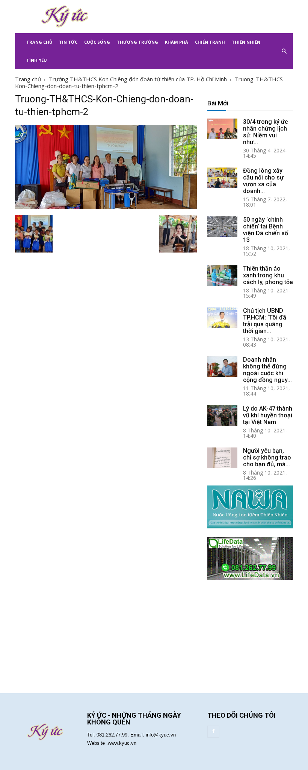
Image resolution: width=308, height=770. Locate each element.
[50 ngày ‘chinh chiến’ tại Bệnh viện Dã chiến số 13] (222, 226)
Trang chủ (28, 79)
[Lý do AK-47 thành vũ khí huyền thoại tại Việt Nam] (222, 415)
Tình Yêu (36, 60)
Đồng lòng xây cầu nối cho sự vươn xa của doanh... (263, 181)
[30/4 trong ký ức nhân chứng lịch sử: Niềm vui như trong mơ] (222, 129)
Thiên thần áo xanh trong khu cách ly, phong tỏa (268, 275)
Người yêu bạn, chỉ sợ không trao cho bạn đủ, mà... (267, 457)
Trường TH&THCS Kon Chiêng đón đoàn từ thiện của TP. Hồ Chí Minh (138, 79)
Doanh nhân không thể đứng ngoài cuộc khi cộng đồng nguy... (267, 369)
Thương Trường (137, 42)
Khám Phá (176, 42)
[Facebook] (213, 732)
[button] (284, 51)
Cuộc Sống (97, 42)
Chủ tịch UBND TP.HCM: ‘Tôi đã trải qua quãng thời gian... (264, 321)
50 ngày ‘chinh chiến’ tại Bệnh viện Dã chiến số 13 (265, 229)
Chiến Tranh (210, 42)
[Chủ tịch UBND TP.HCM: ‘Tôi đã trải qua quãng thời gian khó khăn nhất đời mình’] (222, 317)
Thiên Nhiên (246, 42)
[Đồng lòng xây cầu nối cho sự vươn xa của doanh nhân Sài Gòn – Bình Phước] (222, 177)
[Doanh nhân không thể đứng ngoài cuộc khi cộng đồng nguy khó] (222, 366)
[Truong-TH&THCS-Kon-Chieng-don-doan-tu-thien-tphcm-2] (106, 207)
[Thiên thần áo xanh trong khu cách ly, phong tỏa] (222, 275)
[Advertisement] (205, 16)
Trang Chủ (39, 42)
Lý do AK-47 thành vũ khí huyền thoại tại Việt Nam (267, 415)
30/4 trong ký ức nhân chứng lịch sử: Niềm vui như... (265, 132)
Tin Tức (68, 42)
